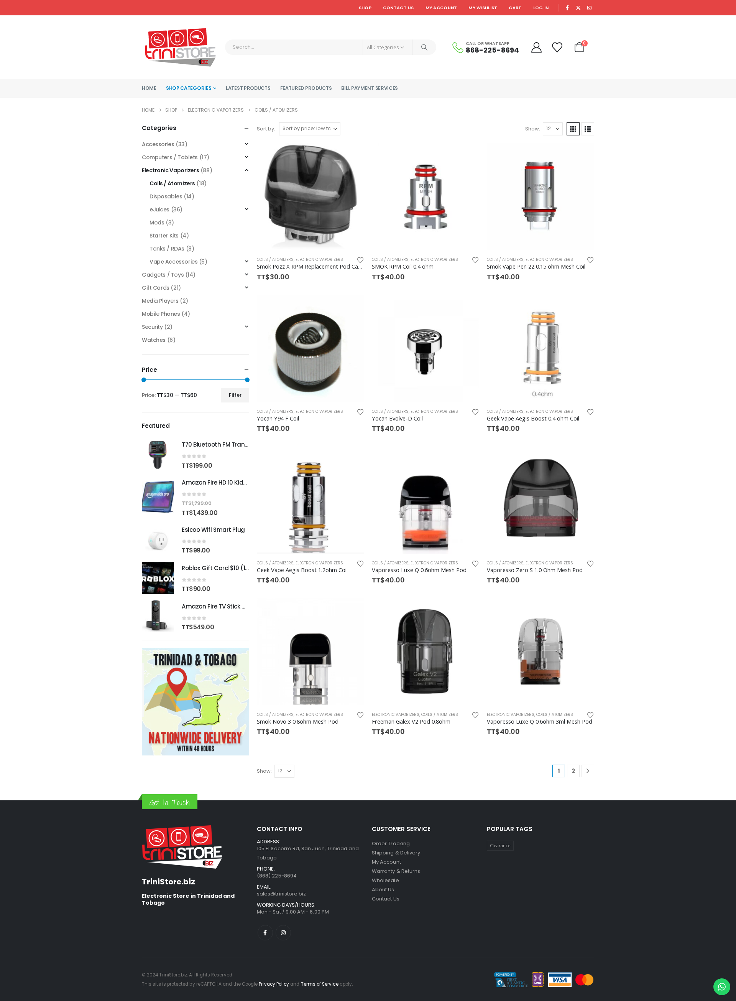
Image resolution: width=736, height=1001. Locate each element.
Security (152, 327)
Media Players (160, 301)
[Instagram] (589, 8)
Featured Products (306, 88)
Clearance (500, 845)
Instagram (283, 932)
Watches (154, 340)
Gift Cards (155, 288)
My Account (441, 8)
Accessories (158, 144)
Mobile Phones (161, 314)
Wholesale (385, 880)
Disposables (166, 196)
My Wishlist (482, 8)
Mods (157, 222)
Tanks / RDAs (167, 248)
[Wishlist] (558, 47)
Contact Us (398, 8)
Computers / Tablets (170, 157)
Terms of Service (319, 984)
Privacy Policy (274, 984)
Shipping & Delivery (396, 852)
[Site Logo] (180, 47)
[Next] (588, 771)
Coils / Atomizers (275, 259)
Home (149, 88)
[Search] (424, 47)
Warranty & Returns (396, 871)
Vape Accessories (173, 262)
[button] (573, 128)
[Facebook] (567, 8)
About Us (383, 889)
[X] (578, 8)
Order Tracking (391, 843)
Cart (515, 8)
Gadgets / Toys (163, 275)
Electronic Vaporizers (319, 259)
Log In (541, 8)
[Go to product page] (310, 197)
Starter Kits (164, 235)
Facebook (265, 932)
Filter (235, 395)
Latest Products (248, 88)
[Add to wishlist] (360, 259)
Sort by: (266, 128)
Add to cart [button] (351, 156)
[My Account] (536, 47)
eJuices (159, 209)
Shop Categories (189, 88)
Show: (532, 128)
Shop (365, 8)
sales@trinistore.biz (281, 893)
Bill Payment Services (369, 88)
